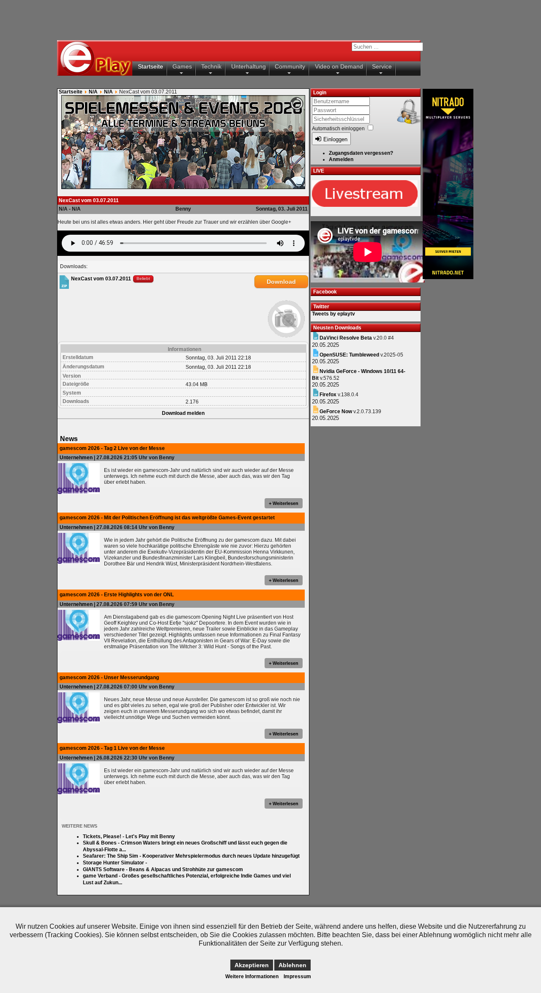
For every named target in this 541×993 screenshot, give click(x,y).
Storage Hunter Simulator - (115, 863)
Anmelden (341, 159)
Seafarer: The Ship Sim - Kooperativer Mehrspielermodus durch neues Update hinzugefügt (191, 856)
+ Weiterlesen (283, 503)
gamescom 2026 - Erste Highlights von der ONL (117, 595)
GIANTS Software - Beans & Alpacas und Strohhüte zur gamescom (163, 869)
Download (281, 281)
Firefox (328, 395)
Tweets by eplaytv (333, 314)
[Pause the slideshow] (278, 142)
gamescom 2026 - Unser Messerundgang (109, 677)
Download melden (183, 413)
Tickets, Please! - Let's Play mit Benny (129, 836)
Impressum (297, 976)
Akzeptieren (252, 965)
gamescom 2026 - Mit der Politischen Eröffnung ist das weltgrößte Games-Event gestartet (167, 518)
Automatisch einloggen (338, 129)
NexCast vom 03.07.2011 (101, 278)
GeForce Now (336, 411)
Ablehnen (292, 965)
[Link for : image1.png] (183, 142)
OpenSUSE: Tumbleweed (349, 355)
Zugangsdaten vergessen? (361, 153)
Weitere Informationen (252, 976)
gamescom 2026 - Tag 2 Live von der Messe (112, 448)
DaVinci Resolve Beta (346, 338)
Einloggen (335, 139)
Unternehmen (76, 458)
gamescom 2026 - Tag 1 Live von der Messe (112, 748)
